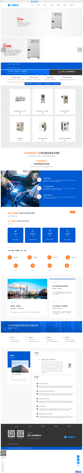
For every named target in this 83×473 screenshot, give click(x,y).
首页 (32, 5)
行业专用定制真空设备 (56, 83)
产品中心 (45, 5)
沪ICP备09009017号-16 (28, 448)
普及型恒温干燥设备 (29, 83)
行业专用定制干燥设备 (38, 83)
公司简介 (38, 5)
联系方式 (71, 5)
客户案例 (51, 5)
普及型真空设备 (47, 83)
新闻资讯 (58, 5)
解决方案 (65, 5)
